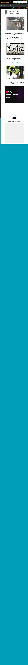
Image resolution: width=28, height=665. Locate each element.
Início (11, 5)
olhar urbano (17, 115)
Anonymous (21, 114)
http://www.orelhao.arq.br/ (14, 62)
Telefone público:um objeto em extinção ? (15, 12)
